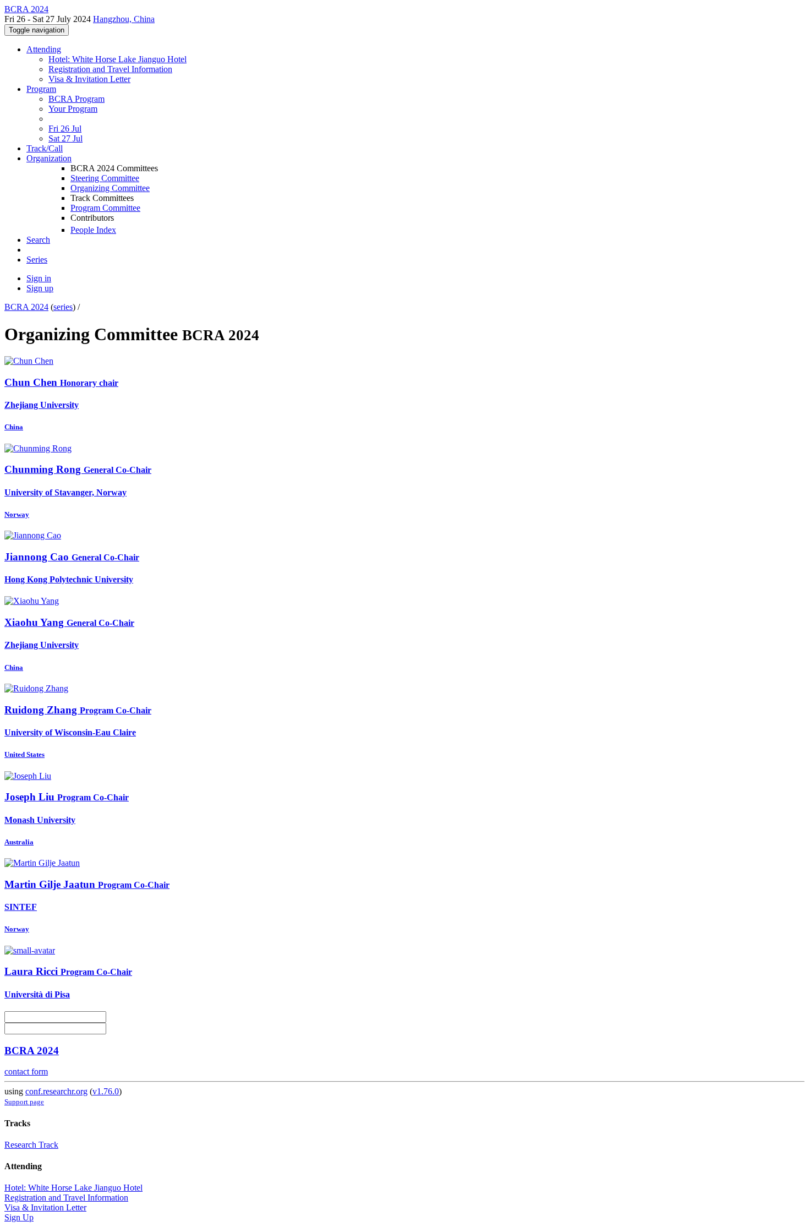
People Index (93, 230)
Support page (24, 1102)
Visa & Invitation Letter (89, 79)
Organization (49, 158)
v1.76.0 (105, 1091)
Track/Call (44, 148)
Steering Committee (104, 178)
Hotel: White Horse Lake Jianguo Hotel (117, 59)
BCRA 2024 (26, 307)
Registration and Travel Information (110, 69)
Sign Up (19, 1217)
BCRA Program (76, 98)
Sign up (39, 288)
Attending (43, 49)
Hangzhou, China (124, 19)
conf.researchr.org (56, 1091)
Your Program (72, 108)
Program (41, 89)
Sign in (38, 278)
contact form (26, 1071)
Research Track (31, 1144)
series (63, 307)
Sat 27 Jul (65, 138)
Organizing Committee (110, 188)
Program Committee (105, 207)
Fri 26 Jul (64, 128)
